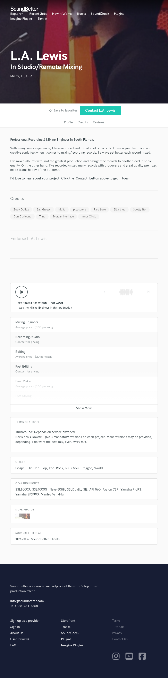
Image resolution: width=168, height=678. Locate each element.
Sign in (42, 19)
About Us (16, 633)
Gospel (20, 468)
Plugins (119, 14)
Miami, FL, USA (21, 76)
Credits (83, 122)
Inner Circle (89, 216)
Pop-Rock (56, 468)
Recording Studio (27, 337)
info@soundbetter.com (27, 601)
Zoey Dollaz (21, 209)
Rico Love (100, 209)
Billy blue (119, 209)
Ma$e (61, 209)
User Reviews (19, 639)
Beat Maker (23, 381)
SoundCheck (100, 14)
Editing (20, 352)
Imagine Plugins (21, 19)
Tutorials (118, 627)
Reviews (98, 122)
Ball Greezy (43, 209)
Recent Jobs (38, 14)
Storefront (68, 621)
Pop (44, 468)
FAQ (13, 645)
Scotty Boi (139, 209)
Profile (68, 122)
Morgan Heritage (63, 216)
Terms (116, 621)
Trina (42, 216)
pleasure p (79, 209)
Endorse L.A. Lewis (28, 238)
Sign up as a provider (25, 621)
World (98, 468)
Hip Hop (33, 468)
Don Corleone (22, 216)
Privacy (117, 633)
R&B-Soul (72, 468)
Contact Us (120, 639)
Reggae (87, 468)
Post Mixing (23, 396)
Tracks (81, 14)
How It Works (62, 14)
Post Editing (23, 367)
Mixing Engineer (26, 322)
